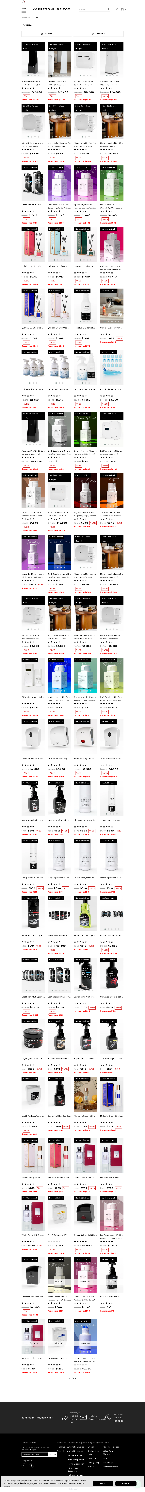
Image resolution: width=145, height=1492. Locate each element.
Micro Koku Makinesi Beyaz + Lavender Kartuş (33, 143)
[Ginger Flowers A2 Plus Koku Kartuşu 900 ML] (85, 1336)
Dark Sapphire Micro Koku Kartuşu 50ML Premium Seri (59, 574)
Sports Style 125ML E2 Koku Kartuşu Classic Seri (85, 205)
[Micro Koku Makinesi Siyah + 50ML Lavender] (59, 613)
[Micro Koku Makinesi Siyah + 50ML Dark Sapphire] (85, 613)
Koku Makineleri (75, 1451)
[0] (122, 9)
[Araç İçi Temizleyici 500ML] (59, 798)
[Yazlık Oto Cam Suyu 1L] (85, 913)
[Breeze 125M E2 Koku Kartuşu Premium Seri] (59, 183)
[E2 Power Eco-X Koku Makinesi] (111, 429)
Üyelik (91, 1447)
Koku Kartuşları (75, 1455)
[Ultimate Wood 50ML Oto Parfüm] (111, 1155)
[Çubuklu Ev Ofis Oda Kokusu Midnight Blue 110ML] (33, 306)
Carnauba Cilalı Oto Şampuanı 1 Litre (59, 1116)
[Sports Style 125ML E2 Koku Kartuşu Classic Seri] (85, 183)
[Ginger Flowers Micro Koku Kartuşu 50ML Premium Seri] (85, 429)
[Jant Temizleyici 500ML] (111, 1036)
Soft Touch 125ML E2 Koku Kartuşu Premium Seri (111, 697)
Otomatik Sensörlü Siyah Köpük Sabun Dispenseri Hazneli (33, 1297)
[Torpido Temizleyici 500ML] (59, 1036)
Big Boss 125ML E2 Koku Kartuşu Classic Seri (111, 1235)
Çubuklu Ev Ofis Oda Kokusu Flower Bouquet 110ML (59, 328)
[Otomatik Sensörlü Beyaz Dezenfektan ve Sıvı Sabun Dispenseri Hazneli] (111, 737)
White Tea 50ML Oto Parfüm (33, 1235)
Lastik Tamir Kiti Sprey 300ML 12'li (111, 935)
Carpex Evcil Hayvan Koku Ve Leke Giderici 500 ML (111, 328)
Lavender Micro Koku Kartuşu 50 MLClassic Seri (33, 574)
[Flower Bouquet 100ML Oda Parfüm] (33, 1155)
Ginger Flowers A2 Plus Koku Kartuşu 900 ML (85, 1358)
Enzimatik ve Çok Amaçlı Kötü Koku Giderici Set (85, 389)
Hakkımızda (62, 1447)
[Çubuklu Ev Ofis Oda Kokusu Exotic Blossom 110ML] (33, 244)
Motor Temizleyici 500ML (33, 820)
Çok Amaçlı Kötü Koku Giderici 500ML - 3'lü (33, 389)
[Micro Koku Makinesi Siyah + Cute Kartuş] (59, 121)
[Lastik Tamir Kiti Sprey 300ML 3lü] (59, 975)
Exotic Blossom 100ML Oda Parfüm (59, 1178)
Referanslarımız (110, 1467)
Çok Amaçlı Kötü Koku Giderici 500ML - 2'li (59, 389)
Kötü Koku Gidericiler (73, 1469)
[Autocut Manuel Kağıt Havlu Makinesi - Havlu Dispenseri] (59, 737)
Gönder (52, 1454)
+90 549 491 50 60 (118, 1419)
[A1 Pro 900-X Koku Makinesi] (59, 490)
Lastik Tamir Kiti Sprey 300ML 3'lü (59, 997)
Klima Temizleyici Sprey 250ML (33, 935)
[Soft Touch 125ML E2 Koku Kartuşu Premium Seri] (111, 675)
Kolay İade (93, 1458)
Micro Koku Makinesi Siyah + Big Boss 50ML (111, 574)
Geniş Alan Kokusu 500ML (33, 878)
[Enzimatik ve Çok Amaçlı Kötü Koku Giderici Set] (85, 367)
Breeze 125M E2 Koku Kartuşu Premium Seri (59, 205)
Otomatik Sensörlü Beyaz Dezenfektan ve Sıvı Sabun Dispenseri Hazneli (111, 759)
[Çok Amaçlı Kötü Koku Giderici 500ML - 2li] (59, 367)
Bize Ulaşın (62, 1451)
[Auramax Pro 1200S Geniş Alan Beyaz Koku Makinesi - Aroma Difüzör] (111, 59)
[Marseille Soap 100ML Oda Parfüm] (85, 1094)
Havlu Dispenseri (76, 1464)
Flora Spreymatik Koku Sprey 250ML (85, 820)
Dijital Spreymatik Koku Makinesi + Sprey (33, 697)
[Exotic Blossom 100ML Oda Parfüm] (59, 1155)
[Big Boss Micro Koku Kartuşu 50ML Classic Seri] (85, 490)
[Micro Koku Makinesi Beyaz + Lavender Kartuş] (33, 121)
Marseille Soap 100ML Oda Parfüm (85, 1116)
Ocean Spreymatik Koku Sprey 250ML (111, 878)
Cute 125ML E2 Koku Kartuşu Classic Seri (85, 697)
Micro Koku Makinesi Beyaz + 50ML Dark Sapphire (111, 636)
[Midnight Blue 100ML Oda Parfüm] (111, 1094)
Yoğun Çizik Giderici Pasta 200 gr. (33, 1059)
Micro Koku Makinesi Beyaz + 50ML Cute (33, 636)
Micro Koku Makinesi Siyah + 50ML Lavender (59, 636)
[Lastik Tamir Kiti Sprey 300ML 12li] (111, 913)
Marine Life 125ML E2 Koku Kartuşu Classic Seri (59, 697)
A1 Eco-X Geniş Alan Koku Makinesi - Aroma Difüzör (85, 82)
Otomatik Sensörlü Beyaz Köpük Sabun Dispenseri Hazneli (33, 759)
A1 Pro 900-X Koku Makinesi (59, 512)
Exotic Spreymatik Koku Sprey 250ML (85, 878)
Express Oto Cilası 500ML (85, 1059)
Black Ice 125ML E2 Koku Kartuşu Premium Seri (111, 205)
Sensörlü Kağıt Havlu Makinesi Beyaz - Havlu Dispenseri (85, 759)
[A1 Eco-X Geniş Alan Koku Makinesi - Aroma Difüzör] (85, 59)
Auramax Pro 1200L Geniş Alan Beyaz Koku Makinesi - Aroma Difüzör (59, 82)
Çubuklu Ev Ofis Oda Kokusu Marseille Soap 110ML (59, 266)
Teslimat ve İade (93, 1452)
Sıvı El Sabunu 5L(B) (57, 1235)
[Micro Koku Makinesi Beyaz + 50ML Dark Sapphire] (111, 613)
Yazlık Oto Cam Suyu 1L (85, 935)
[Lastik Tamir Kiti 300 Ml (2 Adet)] (33, 183)
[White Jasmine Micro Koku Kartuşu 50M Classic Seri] (59, 1275)
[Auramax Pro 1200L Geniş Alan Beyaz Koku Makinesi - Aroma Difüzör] (59, 59)
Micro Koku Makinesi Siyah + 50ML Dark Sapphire (85, 636)
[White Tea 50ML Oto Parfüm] (33, 1213)
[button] (28, 75)
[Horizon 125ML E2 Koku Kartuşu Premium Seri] (33, 490)
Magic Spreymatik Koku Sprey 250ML (59, 878)
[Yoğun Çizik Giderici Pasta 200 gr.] (33, 1036)
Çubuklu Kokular (75, 1475)
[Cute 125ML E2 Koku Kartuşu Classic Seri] (85, 675)
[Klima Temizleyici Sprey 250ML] (33, 913)
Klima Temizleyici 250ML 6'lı (59, 935)
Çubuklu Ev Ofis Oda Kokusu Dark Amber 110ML (85, 266)
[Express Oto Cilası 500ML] (85, 1036)
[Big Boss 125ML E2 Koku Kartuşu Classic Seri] (111, 1213)
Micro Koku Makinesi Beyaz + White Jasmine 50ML (85, 574)
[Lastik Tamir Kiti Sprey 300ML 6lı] (33, 975)
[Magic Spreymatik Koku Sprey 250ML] (59, 856)
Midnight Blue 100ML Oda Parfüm (111, 1116)
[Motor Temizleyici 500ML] (33, 798)
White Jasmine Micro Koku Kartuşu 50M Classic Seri (59, 1297)
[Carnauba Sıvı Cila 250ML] (111, 975)
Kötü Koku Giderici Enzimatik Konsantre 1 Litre (85, 328)
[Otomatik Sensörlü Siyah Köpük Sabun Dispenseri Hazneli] (33, 1275)
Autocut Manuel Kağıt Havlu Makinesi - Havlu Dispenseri (59, 759)
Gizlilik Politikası (111, 1447)
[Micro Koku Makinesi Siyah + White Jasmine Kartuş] (111, 121)
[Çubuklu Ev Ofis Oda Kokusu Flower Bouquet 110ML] (59, 306)
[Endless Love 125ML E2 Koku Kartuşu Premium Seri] (111, 244)
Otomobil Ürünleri (76, 1447)
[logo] (52, 9)
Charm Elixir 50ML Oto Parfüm (85, 1178)
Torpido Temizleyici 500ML (59, 1059)
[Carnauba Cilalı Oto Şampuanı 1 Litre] (59, 1094)
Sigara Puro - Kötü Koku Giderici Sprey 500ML (111, 820)
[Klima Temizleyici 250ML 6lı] (59, 913)
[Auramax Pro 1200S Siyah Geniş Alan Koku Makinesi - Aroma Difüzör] (33, 429)
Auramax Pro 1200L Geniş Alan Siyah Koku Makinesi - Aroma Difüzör (33, 82)
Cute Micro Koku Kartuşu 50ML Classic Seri (111, 512)
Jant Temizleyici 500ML (111, 1059)
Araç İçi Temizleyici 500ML (59, 820)
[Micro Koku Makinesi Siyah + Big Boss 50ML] (111, 552)
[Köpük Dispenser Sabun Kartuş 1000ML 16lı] (111, 367)
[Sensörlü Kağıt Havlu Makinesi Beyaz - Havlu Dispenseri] (85, 737)
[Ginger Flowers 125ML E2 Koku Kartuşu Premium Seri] (85, 1275)
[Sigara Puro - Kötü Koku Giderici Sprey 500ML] (111, 798)
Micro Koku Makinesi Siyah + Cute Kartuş (59, 143)
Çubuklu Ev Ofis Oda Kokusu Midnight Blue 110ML (33, 328)
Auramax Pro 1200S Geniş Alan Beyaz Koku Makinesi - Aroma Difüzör (111, 82)
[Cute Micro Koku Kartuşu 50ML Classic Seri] (111, 490)
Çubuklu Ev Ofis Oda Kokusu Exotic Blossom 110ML (33, 266)
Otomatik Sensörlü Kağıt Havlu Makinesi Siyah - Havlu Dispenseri (85, 1235)
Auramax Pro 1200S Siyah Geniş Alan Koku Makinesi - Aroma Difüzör (33, 451)
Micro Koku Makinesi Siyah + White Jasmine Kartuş (111, 143)
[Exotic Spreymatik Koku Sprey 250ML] (85, 856)
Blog (105, 1458)
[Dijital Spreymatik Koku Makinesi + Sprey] (33, 675)
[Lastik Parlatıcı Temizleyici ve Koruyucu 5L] (33, 1094)
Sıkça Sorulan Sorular (109, 1452)
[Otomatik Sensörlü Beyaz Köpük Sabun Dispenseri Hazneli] (33, 737)
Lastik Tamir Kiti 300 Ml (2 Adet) (33, 205)
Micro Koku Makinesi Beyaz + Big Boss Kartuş (85, 143)
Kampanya (108, 1463)
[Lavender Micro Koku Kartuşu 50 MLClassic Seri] (33, 552)
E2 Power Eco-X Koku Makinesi (111, 451)
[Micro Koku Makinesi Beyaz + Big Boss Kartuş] (85, 121)
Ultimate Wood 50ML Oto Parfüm (111, 1178)
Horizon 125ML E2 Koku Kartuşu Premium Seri (33, 512)
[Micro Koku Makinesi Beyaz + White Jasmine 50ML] (85, 552)
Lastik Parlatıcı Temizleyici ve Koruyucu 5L (33, 1116)
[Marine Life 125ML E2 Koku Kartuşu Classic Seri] (59, 675)
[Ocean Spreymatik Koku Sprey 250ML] (111, 856)
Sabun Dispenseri (76, 1460)
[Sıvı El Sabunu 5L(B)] (59, 1213)
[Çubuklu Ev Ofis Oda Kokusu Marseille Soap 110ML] (59, 244)
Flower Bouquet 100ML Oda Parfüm (33, 1178)
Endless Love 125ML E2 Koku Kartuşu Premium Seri (111, 266)
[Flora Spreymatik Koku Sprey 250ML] (85, 798)
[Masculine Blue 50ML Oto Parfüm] (33, 1336)
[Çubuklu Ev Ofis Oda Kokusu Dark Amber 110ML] (85, 244)
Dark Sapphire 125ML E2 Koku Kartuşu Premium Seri (59, 451)
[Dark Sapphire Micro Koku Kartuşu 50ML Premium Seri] (59, 552)
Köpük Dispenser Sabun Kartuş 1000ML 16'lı (111, 389)
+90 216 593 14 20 (74, 1419)
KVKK (91, 1467)
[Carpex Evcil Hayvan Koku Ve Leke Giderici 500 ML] (111, 306)
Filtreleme (100, 34)
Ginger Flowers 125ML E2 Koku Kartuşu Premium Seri (85, 1297)
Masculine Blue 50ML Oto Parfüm (33, 1358)
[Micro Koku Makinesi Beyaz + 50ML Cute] (33, 613)
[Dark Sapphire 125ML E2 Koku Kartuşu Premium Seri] (59, 429)
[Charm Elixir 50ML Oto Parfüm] (85, 1155)
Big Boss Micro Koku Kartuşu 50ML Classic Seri (85, 512)
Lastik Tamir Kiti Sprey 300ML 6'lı (33, 997)
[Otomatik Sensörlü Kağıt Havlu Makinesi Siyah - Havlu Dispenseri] (85, 1213)
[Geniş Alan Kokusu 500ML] (33, 856)
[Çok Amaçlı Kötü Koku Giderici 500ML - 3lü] (33, 367)
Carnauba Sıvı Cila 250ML (111, 997)
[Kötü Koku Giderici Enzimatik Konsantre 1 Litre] (85, 306)
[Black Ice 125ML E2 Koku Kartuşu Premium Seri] (111, 183)
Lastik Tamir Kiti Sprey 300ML (85, 997)
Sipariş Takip (93, 1463)
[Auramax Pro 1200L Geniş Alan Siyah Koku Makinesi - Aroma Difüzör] (33, 59)
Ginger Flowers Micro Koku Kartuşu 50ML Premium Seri (85, 451)
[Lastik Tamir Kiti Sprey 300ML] (85, 975)
